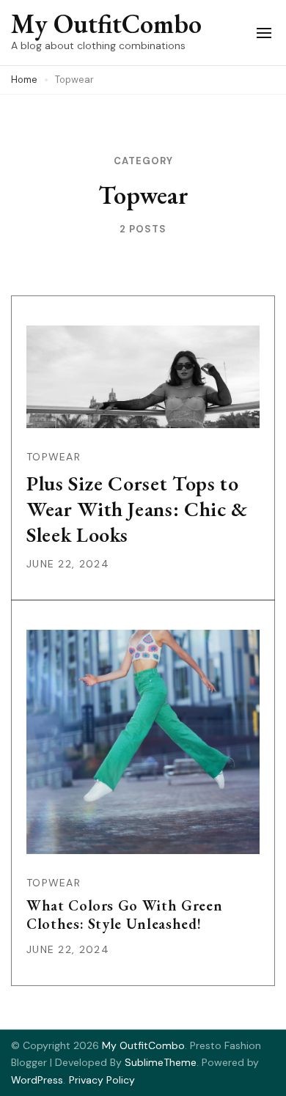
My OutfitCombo (106, 24)
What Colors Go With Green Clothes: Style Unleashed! (124, 914)
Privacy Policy (102, 1079)
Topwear (53, 456)
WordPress (37, 1079)
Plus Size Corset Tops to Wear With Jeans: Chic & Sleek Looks (137, 509)
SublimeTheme (161, 1062)
